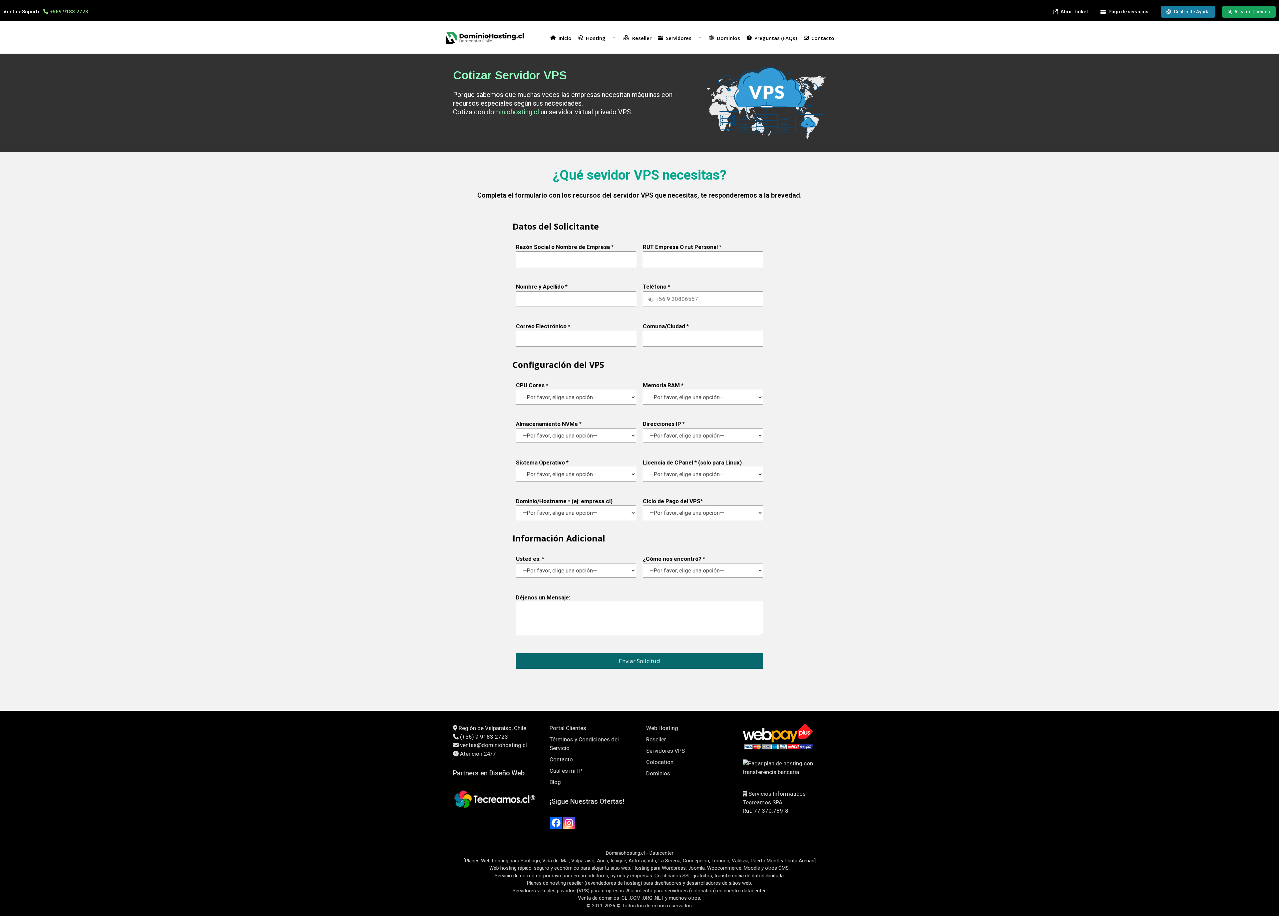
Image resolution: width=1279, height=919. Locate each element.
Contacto (822, 38)
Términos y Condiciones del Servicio (584, 743)
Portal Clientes (568, 728)
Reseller (641, 38)
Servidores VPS (665, 750)
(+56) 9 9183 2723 (484, 736)
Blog (555, 782)
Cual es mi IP (566, 770)
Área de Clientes (1252, 11)
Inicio (565, 38)
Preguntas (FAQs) (775, 38)
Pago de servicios (1128, 11)
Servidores (678, 38)
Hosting (596, 38)
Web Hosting (662, 728)
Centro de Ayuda (1192, 11)
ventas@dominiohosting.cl (493, 745)
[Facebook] (556, 823)
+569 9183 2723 (69, 12)
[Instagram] (569, 823)
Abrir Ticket (1074, 12)
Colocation (659, 762)
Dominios (728, 38)
